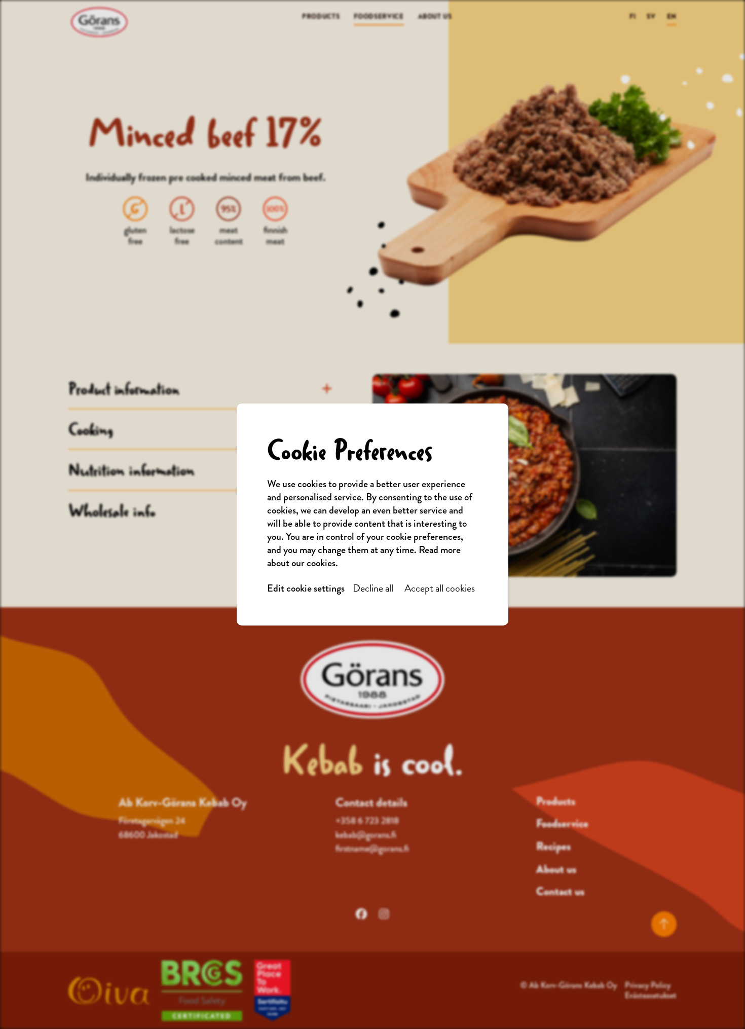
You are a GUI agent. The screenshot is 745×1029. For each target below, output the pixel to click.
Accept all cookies (439, 588)
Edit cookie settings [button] (306, 588)
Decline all (373, 588)
